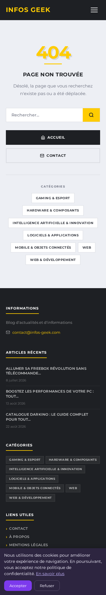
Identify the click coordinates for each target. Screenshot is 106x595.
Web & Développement (53, 260)
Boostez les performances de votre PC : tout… (50, 393)
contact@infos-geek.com (36, 332)
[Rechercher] (91, 115)
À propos (19, 536)
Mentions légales (28, 545)
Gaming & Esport (53, 198)
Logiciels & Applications (53, 235)
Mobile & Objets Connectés (43, 247)
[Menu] (94, 10)
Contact (56, 155)
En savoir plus (50, 573)
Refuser (47, 585)
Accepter (17, 585)
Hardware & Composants (53, 210)
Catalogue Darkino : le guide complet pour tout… (47, 417)
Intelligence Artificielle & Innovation (53, 223)
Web (86, 247)
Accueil (56, 137)
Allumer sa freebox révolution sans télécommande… (46, 371)
